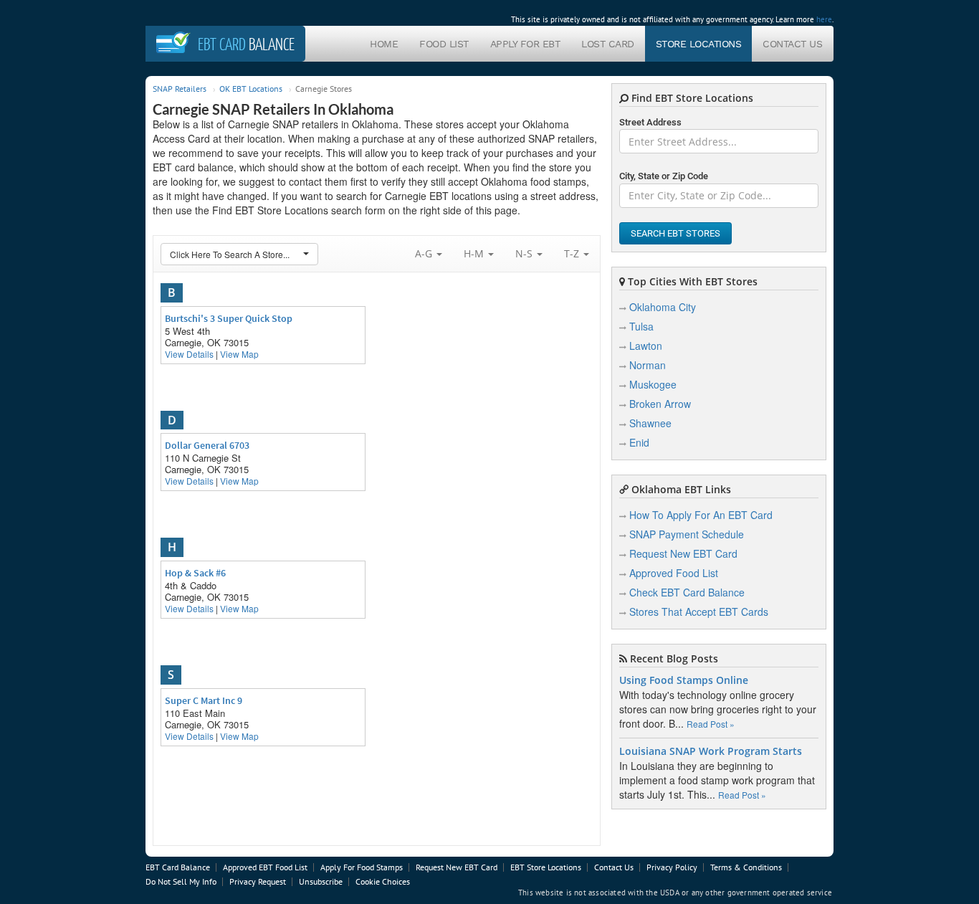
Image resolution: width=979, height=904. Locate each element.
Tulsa (641, 326)
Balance (246, 44)
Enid (639, 442)
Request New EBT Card (683, 553)
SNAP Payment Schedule (686, 534)
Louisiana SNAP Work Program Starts (710, 751)
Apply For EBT (525, 43)
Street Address (650, 122)
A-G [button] (425, 253)
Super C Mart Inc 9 (203, 700)
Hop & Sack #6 (195, 572)
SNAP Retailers (179, 88)
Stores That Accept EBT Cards (698, 611)
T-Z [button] (573, 253)
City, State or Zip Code (663, 176)
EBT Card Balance (177, 867)
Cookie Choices (382, 881)
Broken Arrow (660, 403)
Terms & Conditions (746, 867)
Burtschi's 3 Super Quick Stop (228, 318)
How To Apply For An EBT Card (701, 515)
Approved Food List (673, 573)
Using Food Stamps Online (683, 680)
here (824, 19)
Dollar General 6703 (207, 445)
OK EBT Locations (250, 88)
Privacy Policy (671, 867)
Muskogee (653, 384)
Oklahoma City (662, 307)
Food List (444, 43)
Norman (647, 365)
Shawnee (650, 423)
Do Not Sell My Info (180, 881)
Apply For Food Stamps (361, 867)
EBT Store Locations (545, 867)
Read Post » (711, 724)
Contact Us (792, 43)
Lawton (645, 345)
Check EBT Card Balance (687, 592)
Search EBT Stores (675, 233)
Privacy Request (257, 881)
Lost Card (607, 43)
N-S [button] (525, 253)
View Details (189, 354)
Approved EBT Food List (265, 867)
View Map (239, 354)
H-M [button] (475, 253)
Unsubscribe (321, 881)
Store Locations (699, 43)
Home (384, 43)
